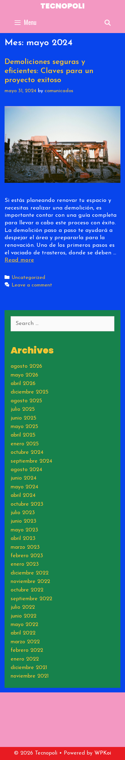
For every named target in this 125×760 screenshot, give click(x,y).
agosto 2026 (26, 366)
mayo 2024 (24, 487)
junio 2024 (23, 478)
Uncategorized (28, 277)
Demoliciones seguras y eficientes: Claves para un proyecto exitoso (49, 71)
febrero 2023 (27, 556)
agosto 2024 (26, 470)
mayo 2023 (24, 530)
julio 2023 (23, 513)
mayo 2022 (24, 625)
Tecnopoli (62, 6)
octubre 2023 (27, 504)
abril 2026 (23, 384)
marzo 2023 (25, 547)
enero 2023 (25, 564)
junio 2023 (23, 521)
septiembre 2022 (31, 599)
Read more (19, 260)
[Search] (108, 22)
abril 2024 (23, 495)
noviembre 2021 (30, 676)
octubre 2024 (27, 452)
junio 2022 (23, 616)
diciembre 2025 (30, 392)
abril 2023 (23, 538)
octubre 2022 (27, 590)
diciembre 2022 (30, 573)
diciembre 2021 (29, 668)
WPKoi (102, 753)
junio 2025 (23, 418)
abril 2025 (23, 435)
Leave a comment (32, 285)
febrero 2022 (27, 650)
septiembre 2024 (31, 461)
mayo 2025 (24, 427)
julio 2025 (23, 409)
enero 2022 (25, 659)
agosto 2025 (26, 401)
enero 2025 (25, 444)
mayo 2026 (24, 375)
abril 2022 (23, 633)
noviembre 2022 (30, 581)
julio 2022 (23, 607)
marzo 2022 (25, 642)
